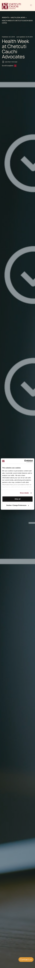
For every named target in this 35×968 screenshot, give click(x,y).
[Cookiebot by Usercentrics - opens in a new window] (25, 461)
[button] (31, 6)
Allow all (17, 499)
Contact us (26, 959)
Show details (24, 493)
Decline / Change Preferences (16, 505)
